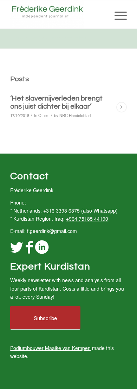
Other (43, 115)
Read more (121, 107)
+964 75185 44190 (87, 218)
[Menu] (117, 14)
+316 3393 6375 (61, 210)
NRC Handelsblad (75, 115)
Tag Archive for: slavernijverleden (48, 37)
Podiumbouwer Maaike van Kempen (50, 347)
